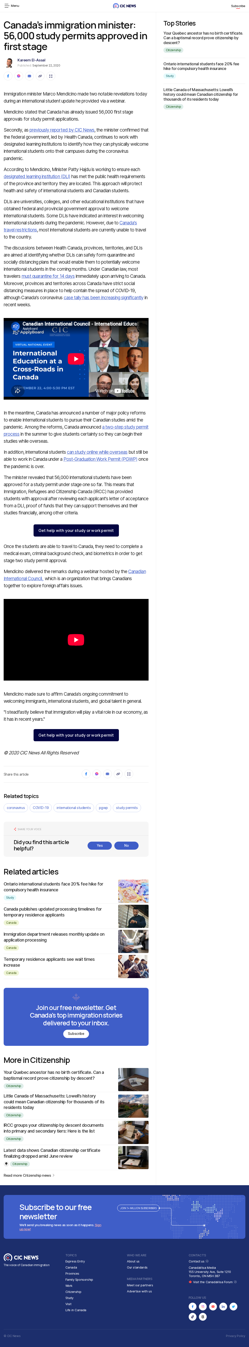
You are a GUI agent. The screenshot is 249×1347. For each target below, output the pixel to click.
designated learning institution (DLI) (37, 176)
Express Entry (75, 1261)
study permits (127, 807)
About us (133, 1261)
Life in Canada (76, 1310)
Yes (100, 845)
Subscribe (238, 6)
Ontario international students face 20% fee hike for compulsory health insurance (201, 66)
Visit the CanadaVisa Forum (213, 1282)
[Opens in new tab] (192, 1306)
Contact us (197, 1261)
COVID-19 (41, 807)
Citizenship (13, 1086)
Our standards (137, 1267)
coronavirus (16, 807)
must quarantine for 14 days (48, 276)
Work (68, 1286)
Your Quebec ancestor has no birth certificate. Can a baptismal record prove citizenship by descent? (203, 38)
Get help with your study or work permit (76, 530)
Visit (68, 1304)
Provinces (72, 1273)
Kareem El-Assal (31, 60)
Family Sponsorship (79, 1279)
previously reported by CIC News (62, 130)
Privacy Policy (235, 1336)
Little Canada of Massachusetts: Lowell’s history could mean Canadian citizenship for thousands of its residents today (54, 1101)
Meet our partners (140, 1285)
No (126, 845)
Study (10, 897)
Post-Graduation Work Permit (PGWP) (100, 459)
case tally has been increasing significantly (103, 297)
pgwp (103, 807)
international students (74, 807)
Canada (11, 922)
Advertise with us (139, 1291)
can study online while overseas (97, 452)
